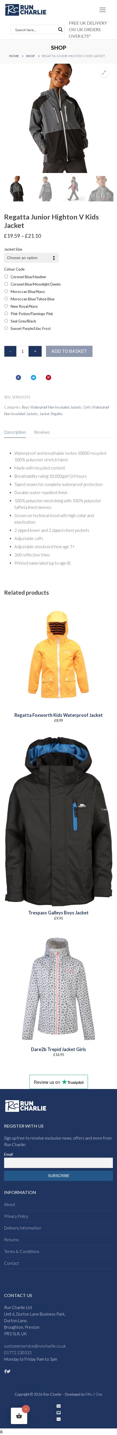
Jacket (44, 414)
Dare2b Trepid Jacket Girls (58, 1049)
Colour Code (14, 269)
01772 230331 (18, 1352)
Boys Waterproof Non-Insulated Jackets (52, 407)
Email (8, 1154)
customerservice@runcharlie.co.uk (35, 1345)
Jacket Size (13, 249)
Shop (30, 56)
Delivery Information (22, 1227)
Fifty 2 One (93, 1394)
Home (14, 56)
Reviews (42, 432)
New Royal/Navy (24, 306)
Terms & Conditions (21, 1251)
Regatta (56, 414)
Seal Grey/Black (23, 321)
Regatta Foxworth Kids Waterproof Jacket (58, 715)
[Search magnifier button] (60, 29)
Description (15, 432)
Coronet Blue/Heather (28, 277)
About (9, 1204)
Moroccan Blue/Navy (28, 291)
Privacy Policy (16, 1216)
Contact (11, 1263)
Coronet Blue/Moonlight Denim (36, 284)
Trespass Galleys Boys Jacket (58, 912)
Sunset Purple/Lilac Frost (31, 328)
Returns (11, 1239)
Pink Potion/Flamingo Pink (32, 314)
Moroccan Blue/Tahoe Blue (32, 299)
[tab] (15, 432)
